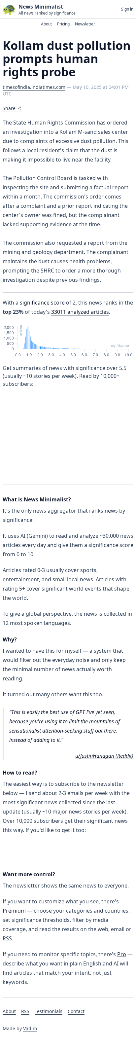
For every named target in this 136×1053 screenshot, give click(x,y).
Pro (121, 954)
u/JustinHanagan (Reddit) (104, 755)
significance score (42, 302)
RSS (25, 1011)
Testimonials (48, 1011)
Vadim (30, 1028)
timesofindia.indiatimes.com (34, 87)
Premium (14, 910)
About (46, 24)
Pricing (63, 24)
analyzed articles (80, 311)
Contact (76, 1011)
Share (9, 108)
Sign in (127, 9)
